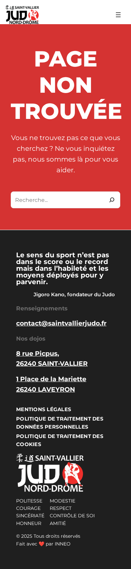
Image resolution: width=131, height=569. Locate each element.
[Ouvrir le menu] (118, 15)
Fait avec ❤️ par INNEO (43, 544)
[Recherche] (112, 200)
